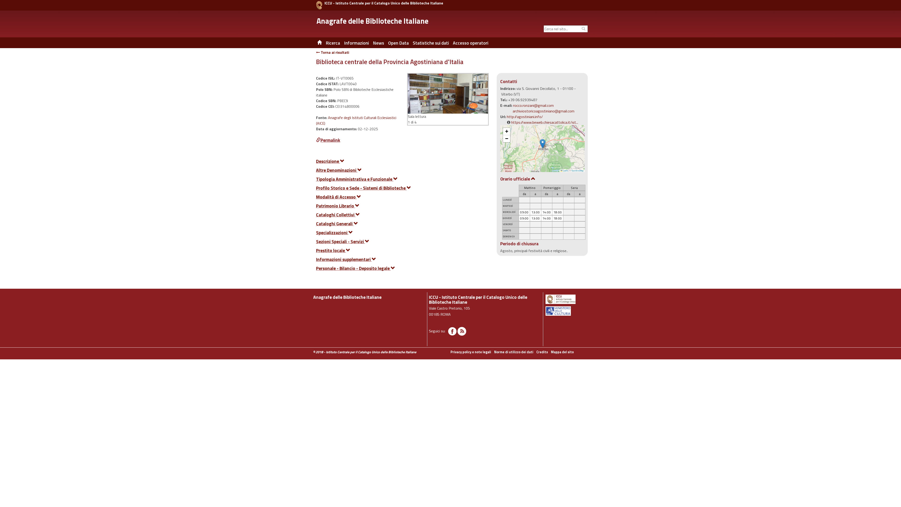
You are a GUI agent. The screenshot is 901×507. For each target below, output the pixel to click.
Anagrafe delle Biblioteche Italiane (372, 21)
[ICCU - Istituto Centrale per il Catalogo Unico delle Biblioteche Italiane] (319, 5)
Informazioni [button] (356, 42)
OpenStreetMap (577, 170)
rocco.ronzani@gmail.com (533, 105)
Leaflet (565, 170)
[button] (543, 144)
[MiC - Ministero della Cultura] (566, 311)
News (378, 42)
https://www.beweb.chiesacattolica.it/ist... (544, 122)
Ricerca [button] (333, 42)
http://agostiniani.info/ (525, 116)
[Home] (316, 43)
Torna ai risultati (334, 52)
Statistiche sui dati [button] (431, 42)
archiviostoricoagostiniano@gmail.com (543, 111)
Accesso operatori (470, 42)
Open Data (398, 42)
